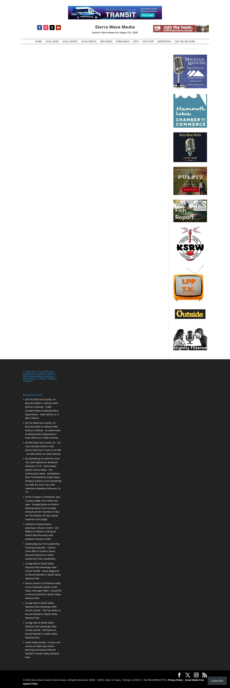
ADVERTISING (164, 41)
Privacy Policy (175, 679)
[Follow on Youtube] (58, 27)
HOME (38, 41)
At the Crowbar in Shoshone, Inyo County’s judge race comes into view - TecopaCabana (42, 500)
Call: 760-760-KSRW (185, 41)
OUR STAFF (148, 41)
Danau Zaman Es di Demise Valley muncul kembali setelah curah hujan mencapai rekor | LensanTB (43, 587)
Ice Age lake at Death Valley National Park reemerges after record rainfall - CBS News (41, 626)
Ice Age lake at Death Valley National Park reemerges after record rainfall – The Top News (41, 606)
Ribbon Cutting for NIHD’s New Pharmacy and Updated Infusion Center (40, 535)
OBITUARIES (106, 41)
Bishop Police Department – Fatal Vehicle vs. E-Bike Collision (42, 414)
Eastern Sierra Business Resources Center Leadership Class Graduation (40, 555)
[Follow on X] (52, 27)
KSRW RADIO (122, 41)
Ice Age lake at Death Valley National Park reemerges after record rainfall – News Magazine (42, 567)
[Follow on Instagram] (45, 27)
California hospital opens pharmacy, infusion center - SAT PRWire (42, 528)
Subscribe (217, 680)
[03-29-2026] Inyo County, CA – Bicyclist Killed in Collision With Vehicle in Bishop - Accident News (43, 426)
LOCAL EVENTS (89, 41)
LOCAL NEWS (52, 41)
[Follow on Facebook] (39, 27)
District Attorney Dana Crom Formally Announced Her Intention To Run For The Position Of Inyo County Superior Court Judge (42, 512)
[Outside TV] (190, 318)
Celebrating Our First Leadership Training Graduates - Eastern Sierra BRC (42, 547)
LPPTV (136, 41)
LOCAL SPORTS (70, 41)
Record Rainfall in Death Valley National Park (42, 653)
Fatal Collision (53, 453)
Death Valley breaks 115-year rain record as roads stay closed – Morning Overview (42, 646)
